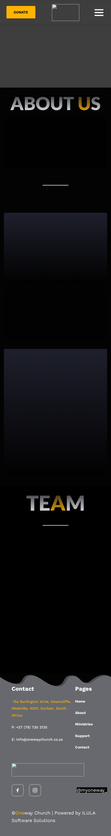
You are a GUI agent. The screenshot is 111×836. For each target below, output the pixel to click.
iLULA (88, 813)
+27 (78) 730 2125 (31, 727)
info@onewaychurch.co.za (39, 739)
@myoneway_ (92, 790)
